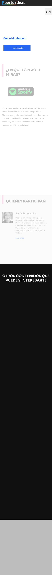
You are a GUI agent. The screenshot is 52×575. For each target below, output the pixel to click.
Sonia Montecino (14, 38)
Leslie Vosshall (24, 324)
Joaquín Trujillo (34, 482)
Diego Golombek (13, 430)
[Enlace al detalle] (47, 339)
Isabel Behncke (30, 373)
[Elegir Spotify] (26, 92)
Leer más (19, 238)
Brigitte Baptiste (13, 373)
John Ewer (10, 324)
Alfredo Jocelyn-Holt (15, 482)
